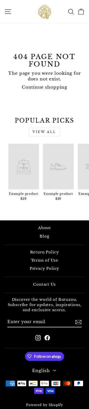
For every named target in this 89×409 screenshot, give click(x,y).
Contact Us (44, 284)
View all (44, 132)
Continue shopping (44, 87)
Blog (44, 236)
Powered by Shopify (44, 405)
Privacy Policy (45, 268)
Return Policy (44, 252)
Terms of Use (44, 260)
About (44, 227)
